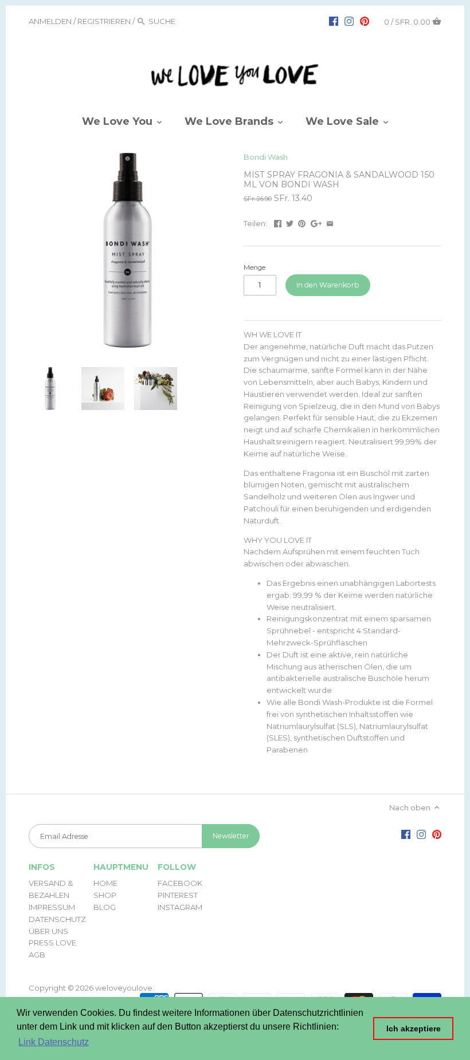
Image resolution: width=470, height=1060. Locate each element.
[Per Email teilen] (330, 222)
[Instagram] (349, 20)
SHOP (104, 895)
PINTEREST (178, 895)
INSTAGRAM (180, 907)
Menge (254, 267)
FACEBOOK (180, 883)
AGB (37, 954)
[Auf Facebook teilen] (277, 222)
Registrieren (104, 21)
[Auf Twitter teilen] (289, 222)
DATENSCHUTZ (57, 919)
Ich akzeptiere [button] (413, 1028)
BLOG (104, 907)
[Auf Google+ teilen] (316, 222)
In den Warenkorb (327, 285)
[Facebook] (333, 20)
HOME (105, 883)
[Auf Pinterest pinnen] (302, 222)
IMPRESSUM (52, 907)
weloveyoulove (123, 987)
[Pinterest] (364, 20)
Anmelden (50, 21)
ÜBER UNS (48, 931)
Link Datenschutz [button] (53, 1042)
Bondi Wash (266, 156)
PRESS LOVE (52, 942)
